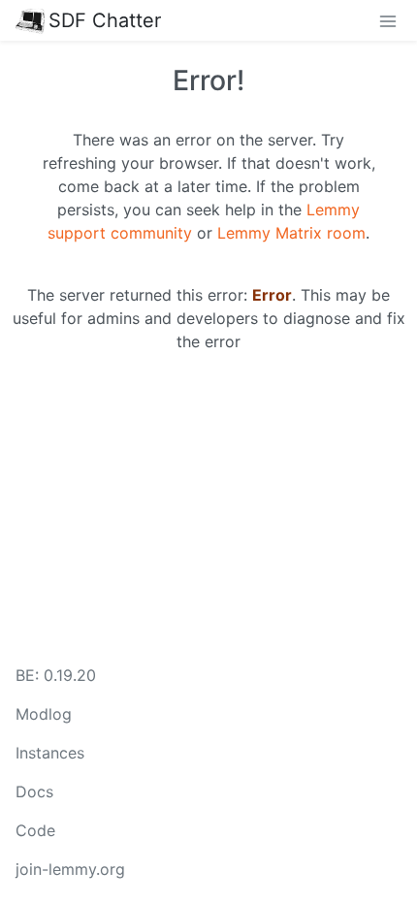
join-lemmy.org (70, 869)
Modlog (44, 714)
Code (35, 830)
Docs (34, 791)
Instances (50, 752)
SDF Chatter (104, 20)
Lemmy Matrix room (291, 232)
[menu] (387, 20)
